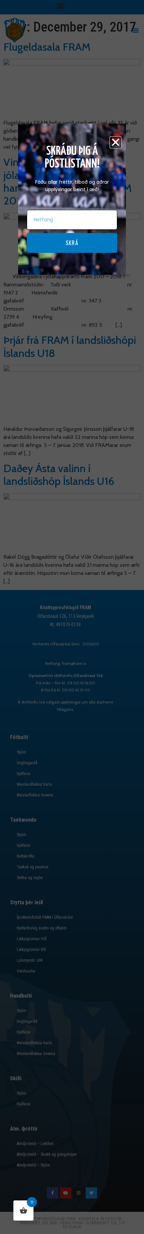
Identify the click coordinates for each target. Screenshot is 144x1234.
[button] (116, 142)
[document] (72, 617)
